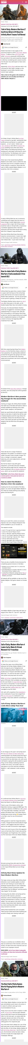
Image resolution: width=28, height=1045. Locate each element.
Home (2, 22)
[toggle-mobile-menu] (26, 2)
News (6, 22)
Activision (7, 56)
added (25, 809)
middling (16, 687)
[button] (26, 47)
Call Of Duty (7, 245)
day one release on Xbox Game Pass (14, 753)
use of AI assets (7, 696)
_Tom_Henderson (6, 146)
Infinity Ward (11, 66)
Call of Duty (18, 54)
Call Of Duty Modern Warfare (18, 245)
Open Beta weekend (15, 388)
